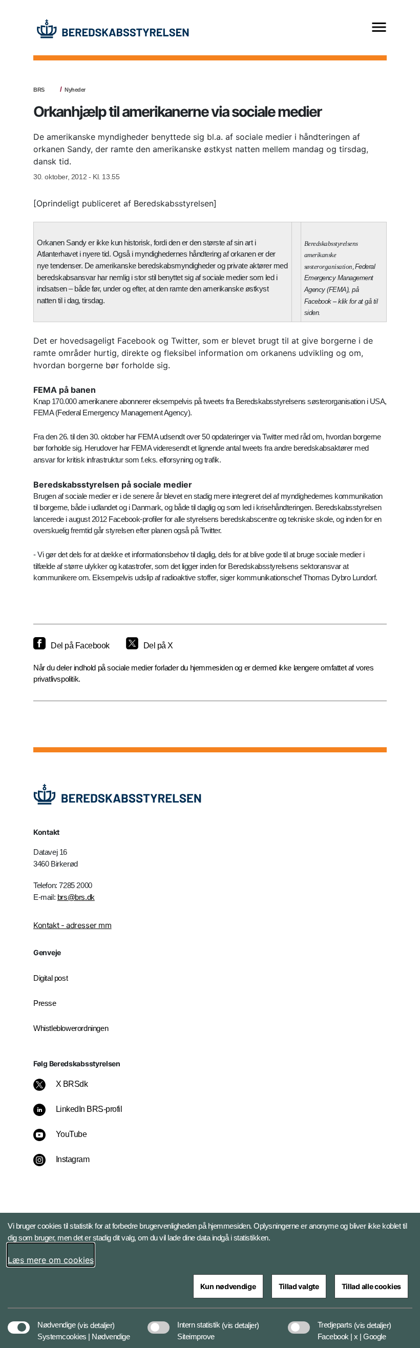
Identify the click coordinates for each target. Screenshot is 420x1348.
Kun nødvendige (228, 1286)
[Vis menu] (379, 28)
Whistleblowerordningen (70, 1028)
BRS (39, 90)
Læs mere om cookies (51, 1260)
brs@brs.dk (76, 897)
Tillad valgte (299, 1286)
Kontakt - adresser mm (72, 925)
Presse (44, 1003)
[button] (96, 1320)
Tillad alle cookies (371, 1286)
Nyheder (75, 90)
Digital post (50, 978)
